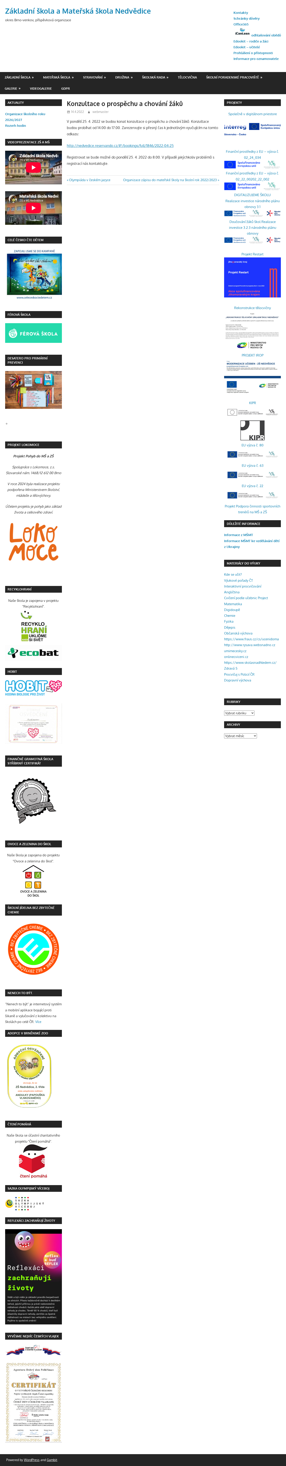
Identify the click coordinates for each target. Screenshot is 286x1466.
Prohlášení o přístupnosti (253, 53)
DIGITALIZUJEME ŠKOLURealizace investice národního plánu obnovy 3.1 (252, 201)
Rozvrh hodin (15, 125)
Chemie (229, 615)
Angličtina (232, 592)
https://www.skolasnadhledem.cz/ (250, 662)
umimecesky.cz (235, 651)
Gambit (52, 1460)
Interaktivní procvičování (242, 586)
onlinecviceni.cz (236, 657)
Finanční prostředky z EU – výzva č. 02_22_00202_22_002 (252, 176)
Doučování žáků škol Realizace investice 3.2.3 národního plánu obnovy (252, 228)
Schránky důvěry (246, 18)
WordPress (32, 1460)
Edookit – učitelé (246, 47)
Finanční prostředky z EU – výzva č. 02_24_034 (252, 154)
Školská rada (153, 77)
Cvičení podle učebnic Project (246, 598)
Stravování (93, 77)
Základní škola (17, 77)
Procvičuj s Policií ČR (239, 674)
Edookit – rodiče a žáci (250, 41)
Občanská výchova (238, 633)
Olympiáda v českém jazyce (89, 180)
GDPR (65, 88)
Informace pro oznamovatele (256, 59)
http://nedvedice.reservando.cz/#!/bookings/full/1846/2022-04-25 (120, 145)
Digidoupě (232, 610)
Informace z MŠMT (238, 535)
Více (38, 1022)
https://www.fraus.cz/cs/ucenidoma (251, 639)
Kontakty (240, 13)
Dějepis (229, 627)
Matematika (233, 604)
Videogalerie (41, 88)
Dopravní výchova (237, 680)
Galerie (11, 88)
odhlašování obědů (266, 35)
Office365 (240, 24)
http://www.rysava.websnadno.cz (249, 645)
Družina (122, 77)
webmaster (101, 112)
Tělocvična (187, 77)
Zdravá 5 (231, 668)
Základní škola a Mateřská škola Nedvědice (78, 10)
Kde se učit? (233, 574)
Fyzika (228, 621)
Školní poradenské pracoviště (232, 77)
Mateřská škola (56, 77)
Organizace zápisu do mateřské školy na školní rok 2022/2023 (170, 180)
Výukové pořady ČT (238, 580)
